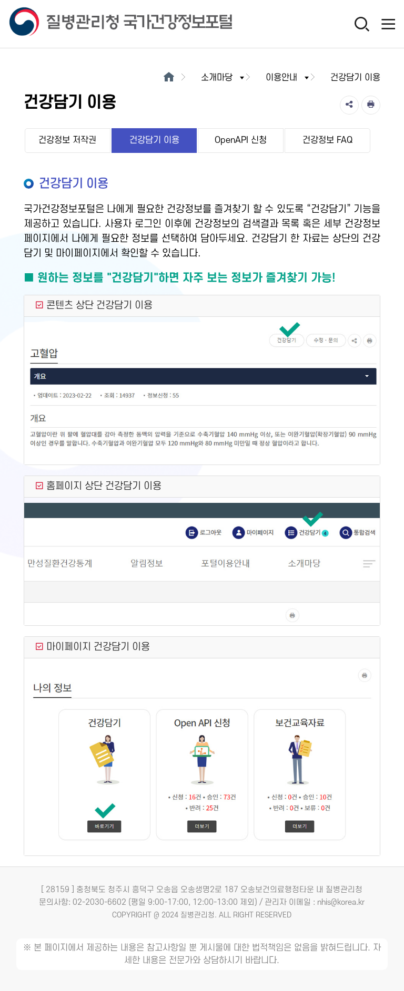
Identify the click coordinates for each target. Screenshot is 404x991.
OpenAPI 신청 (241, 140)
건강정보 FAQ (327, 140)
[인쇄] (370, 105)
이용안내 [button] (281, 77)
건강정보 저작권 (67, 140)
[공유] (349, 105)
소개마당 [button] (217, 77)
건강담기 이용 (154, 140)
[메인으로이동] (168, 77)
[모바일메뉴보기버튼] (388, 24)
